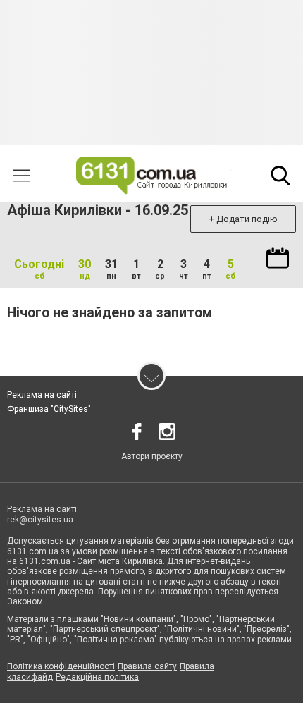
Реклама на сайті (42, 395)
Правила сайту (147, 666)
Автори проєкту (152, 456)
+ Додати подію (243, 219)
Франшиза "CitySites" (49, 409)
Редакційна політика (97, 677)
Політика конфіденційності (61, 666)
